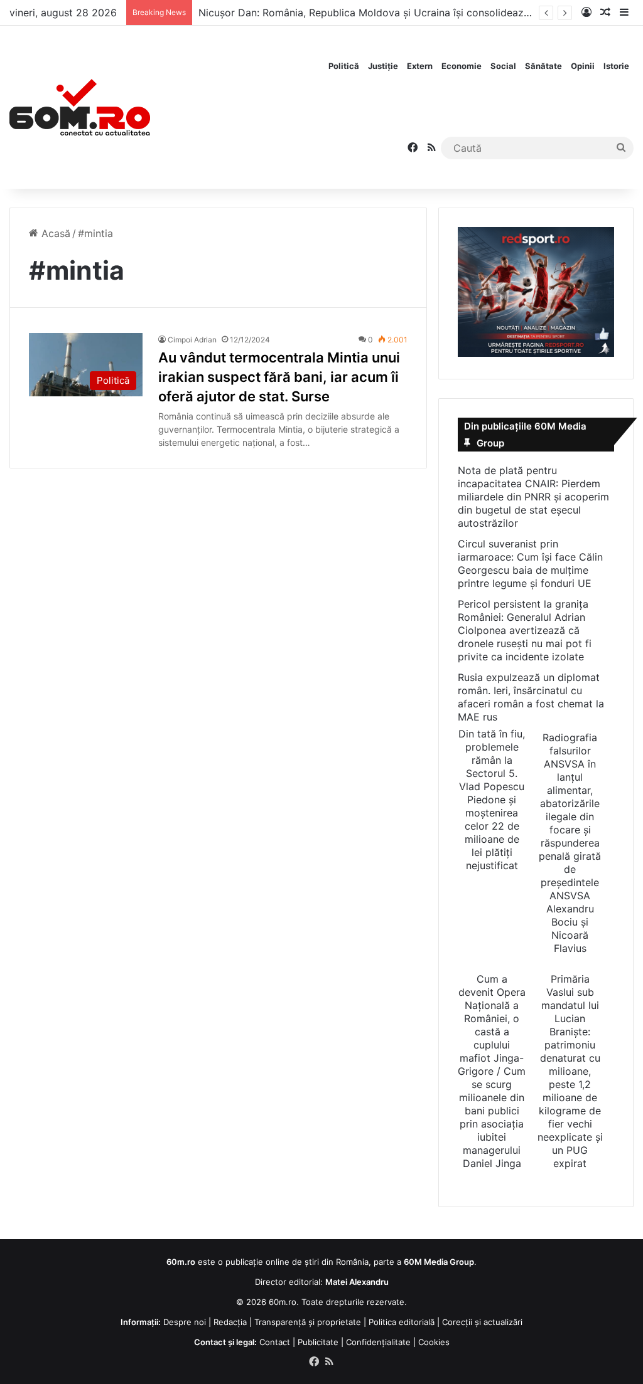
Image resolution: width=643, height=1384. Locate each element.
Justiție (383, 66)
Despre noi (184, 1322)
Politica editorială (402, 1322)
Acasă (54, 233)
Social (503, 66)
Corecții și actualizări (482, 1322)
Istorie (616, 66)
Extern (420, 66)
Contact (274, 1342)
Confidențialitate (378, 1342)
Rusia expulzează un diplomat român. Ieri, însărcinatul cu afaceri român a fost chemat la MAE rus (531, 697)
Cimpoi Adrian (192, 339)
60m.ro (282, 1302)
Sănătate (543, 66)
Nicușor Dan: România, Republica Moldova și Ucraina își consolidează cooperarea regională (416, 12)
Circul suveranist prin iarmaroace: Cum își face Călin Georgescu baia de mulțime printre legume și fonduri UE (530, 563)
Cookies (434, 1342)
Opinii (583, 66)
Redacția (230, 1322)
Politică (343, 66)
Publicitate (318, 1342)
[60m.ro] (79, 107)
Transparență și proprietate (307, 1322)
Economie (461, 66)
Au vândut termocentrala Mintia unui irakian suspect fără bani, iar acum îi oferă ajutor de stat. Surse (279, 376)
